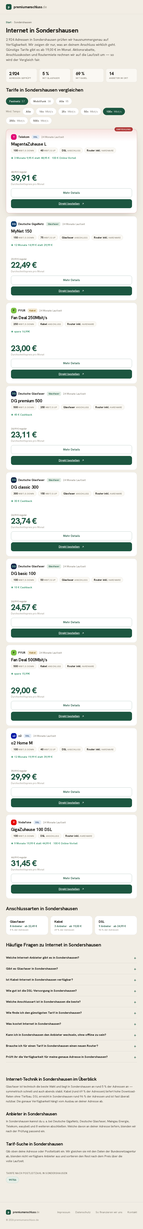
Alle (64, 101)
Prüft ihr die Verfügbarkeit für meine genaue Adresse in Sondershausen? (57, 1057)
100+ (114, 111)
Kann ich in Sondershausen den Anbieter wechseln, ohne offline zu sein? (56, 1035)
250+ (17, 120)
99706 (12, 1180)
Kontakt (132, 1212)
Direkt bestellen (69, 204)
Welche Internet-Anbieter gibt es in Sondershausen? (42, 957)
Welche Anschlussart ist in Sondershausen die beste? (43, 1002)
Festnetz (17, 101)
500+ (40, 120)
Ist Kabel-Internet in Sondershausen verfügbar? (39, 979)
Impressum (63, 1212)
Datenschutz (82, 1212)
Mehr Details (71, 193)
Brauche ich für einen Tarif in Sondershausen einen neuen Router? (52, 1046)
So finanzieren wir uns (109, 1212)
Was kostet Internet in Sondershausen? (33, 1024)
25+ (68, 111)
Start (8, 22)
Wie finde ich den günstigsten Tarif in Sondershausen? (44, 1013)
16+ (46, 111)
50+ (91, 111)
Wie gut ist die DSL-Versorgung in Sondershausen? (41, 991)
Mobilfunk (42, 101)
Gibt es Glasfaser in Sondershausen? (32, 968)
